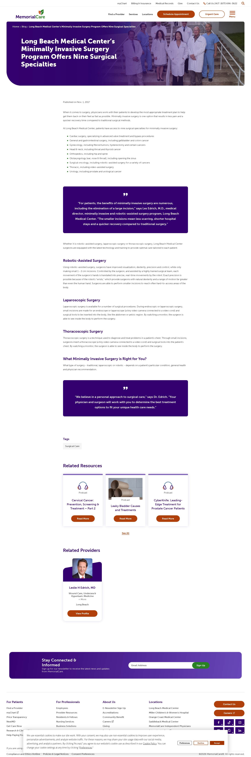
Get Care (14, 726)
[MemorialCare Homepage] (30, 14)
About (109, 702)
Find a (15, 708)
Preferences (185, 743)
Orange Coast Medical (165, 717)
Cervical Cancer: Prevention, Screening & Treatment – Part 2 (83, 504)
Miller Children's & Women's (169, 712)
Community (113, 717)
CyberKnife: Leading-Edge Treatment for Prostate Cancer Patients (168, 504)
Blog (24, 26)
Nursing (65, 721)
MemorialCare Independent (170, 726)
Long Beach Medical (164, 708)
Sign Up (201, 665)
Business (66, 726)
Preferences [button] (85, 747)
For (15, 702)
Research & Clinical (20, 730)
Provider (66, 712)
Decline (201, 743)
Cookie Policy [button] (150, 743)
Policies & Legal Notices (56, 754)
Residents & (66, 717)
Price (17, 717)
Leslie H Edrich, (82, 587)
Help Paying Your (18, 735)
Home (15, 26)
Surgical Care (72, 446)
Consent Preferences (83, 754)
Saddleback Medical (163, 721)
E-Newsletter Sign (114, 708)
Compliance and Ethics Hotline (23, 754)
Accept (217, 743)
